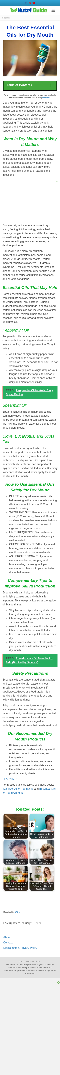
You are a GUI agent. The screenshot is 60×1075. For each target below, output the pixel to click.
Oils (17, 912)
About (6, 937)
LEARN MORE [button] (11, 779)
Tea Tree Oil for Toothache (18, 788)
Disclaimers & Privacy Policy (20, 947)
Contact (7, 942)
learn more (46, 98)
